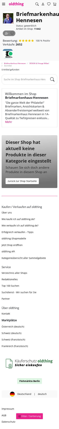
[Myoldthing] (43, 4)
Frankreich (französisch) (15, 346)
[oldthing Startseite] (16, 4)
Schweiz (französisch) (13, 339)
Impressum (8, 408)
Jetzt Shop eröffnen (12, 245)
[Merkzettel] (48, 4)
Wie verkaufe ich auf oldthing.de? (20, 225)
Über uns (7, 212)
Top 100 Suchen (10, 285)
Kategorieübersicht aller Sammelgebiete (24, 258)
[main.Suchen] (52, 79)
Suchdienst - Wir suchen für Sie (19, 292)
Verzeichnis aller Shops (14, 272)
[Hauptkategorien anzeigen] (3, 4)
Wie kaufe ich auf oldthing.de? (18, 219)
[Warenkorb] (54, 4)
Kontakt (6, 313)
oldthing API (8, 251)
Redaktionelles (10, 279)
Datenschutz (8, 421)
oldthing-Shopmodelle (14, 238)
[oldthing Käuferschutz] (29, 363)
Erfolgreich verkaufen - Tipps (17, 232)
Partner (6, 298)
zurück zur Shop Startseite (22, 181)
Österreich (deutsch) (13, 326)
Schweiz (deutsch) (11, 333)
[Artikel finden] (37, 4)
